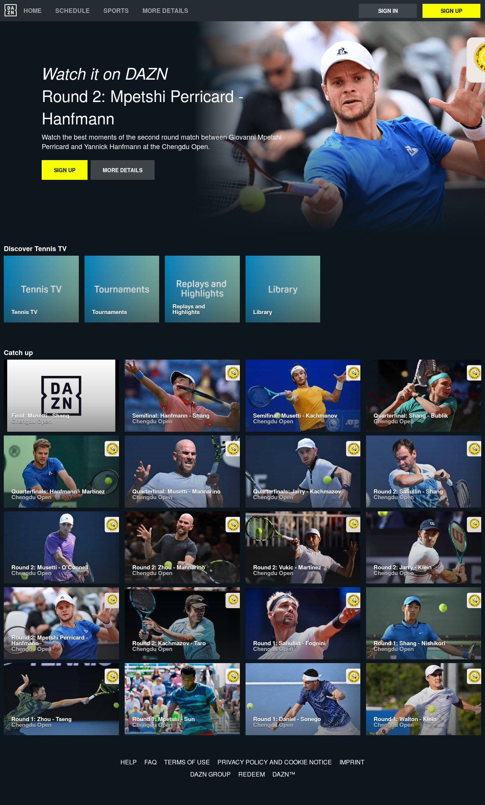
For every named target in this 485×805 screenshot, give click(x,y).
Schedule (72, 11)
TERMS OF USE (187, 762)
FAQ (150, 762)
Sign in (388, 10)
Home (32, 11)
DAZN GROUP (210, 774)
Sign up (451, 10)
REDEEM (251, 774)
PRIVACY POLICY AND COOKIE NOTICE (274, 762)
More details (165, 11)
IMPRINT (352, 762)
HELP (128, 762)
